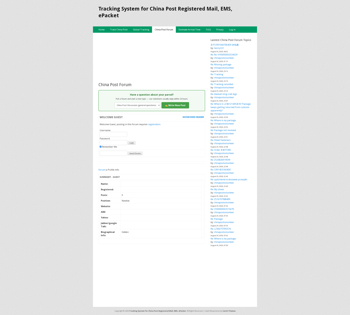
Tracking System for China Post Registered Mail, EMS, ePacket (157, 311)
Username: (105, 130)
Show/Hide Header (193, 117)
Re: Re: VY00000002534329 (224, 54)
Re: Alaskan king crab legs (224, 94)
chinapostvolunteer (224, 57)
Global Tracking (141, 29)
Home (101, 29)
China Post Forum (164, 29)
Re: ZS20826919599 (220, 159)
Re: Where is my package (223, 120)
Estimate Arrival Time (189, 29)
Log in (232, 29)
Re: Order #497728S (221, 149)
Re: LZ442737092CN (221, 228)
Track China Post (119, 29)
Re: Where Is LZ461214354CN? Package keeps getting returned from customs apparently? (231, 107)
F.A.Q (208, 29)
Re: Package (217, 218)
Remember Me (109, 146)
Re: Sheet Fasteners (221, 140)
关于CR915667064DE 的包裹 (225, 44)
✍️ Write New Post (175, 105)
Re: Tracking (217, 74)
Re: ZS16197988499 (220, 199)
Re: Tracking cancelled (222, 84)
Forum (101, 169)
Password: (105, 138)
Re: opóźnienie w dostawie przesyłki (229, 179)
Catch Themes (229, 311)
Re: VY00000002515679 (222, 209)
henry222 (219, 48)
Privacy (220, 29)
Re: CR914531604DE (221, 169)
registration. (154, 124)
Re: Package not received (223, 130)
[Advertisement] (152, 57)
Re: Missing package (221, 64)
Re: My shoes (217, 189)
